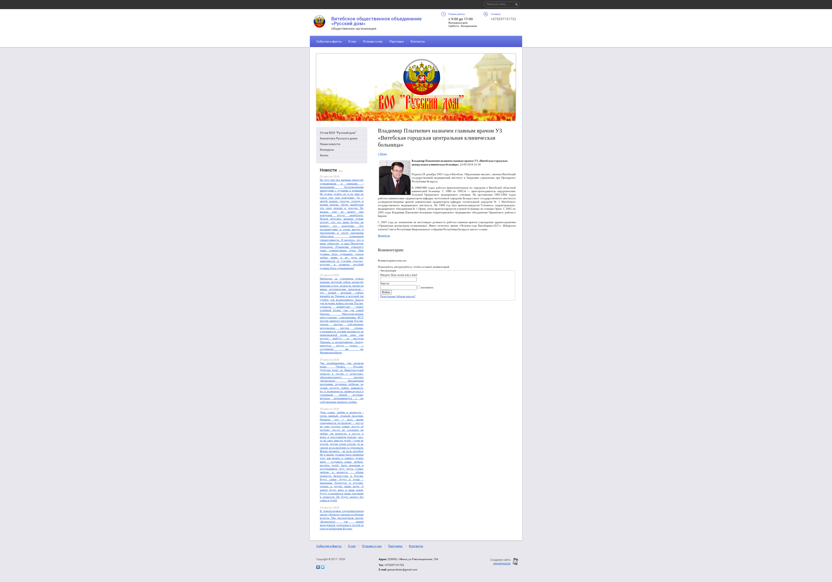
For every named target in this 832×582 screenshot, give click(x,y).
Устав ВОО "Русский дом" (338, 132)
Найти (516, 4)
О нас (352, 41)
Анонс (324, 155)
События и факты (329, 41)
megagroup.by (501, 563)
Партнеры (396, 41)
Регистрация (387, 296)
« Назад (382, 153)
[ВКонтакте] (318, 567)
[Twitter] (322, 567)
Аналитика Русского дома (339, 138)
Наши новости (330, 144)
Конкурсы (327, 149)
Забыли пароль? (406, 296)
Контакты (418, 41)
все (341, 170)
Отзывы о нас (373, 41)
